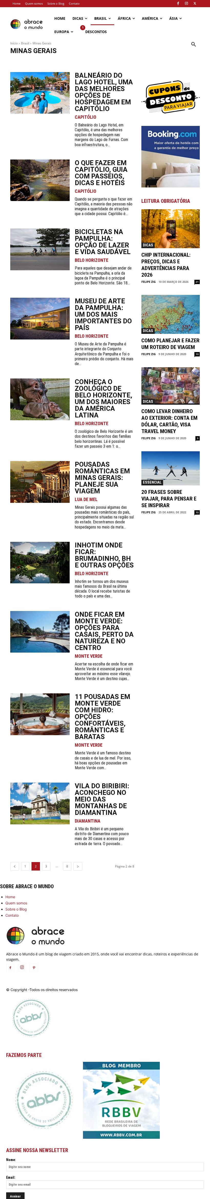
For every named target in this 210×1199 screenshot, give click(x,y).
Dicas (148, 245)
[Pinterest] (34, 968)
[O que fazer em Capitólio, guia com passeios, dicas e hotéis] (40, 180)
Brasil (25, 43)
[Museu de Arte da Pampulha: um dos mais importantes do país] (40, 318)
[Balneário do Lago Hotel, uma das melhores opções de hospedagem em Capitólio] (40, 93)
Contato (12, 915)
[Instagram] (186, 3)
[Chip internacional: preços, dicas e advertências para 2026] (170, 228)
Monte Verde (185, 62)
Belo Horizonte (22, 62)
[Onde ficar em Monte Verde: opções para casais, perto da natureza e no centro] (40, 632)
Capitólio (43, 62)
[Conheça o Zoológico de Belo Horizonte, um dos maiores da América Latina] (40, 399)
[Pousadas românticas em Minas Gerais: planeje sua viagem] (40, 482)
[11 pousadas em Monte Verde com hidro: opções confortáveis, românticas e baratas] (40, 714)
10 (197, 354)
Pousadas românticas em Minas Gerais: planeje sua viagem (102, 478)
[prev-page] (14, 866)
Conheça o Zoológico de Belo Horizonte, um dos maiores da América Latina (103, 398)
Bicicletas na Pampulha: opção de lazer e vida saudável (103, 242)
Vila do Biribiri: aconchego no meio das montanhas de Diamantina (102, 799)
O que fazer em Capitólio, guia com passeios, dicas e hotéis (101, 173)
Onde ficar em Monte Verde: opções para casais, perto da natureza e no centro (104, 631)
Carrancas (61, 62)
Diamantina (131, 62)
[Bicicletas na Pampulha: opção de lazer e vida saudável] (40, 249)
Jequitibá (150, 62)
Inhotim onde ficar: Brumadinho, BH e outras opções (104, 555)
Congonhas (110, 62)
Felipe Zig (148, 282)
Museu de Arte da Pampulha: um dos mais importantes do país (103, 314)
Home (10, 897)
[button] (193, 44)
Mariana (166, 62)
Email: (10, 1177)
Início (14, 43)
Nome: (11, 1160)
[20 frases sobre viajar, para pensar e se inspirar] (170, 468)
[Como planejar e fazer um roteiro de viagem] (170, 314)
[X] (194, 3)
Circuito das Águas (85, 62)
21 (197, 282)
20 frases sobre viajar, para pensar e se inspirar (168, 498)
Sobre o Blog (16, 909)
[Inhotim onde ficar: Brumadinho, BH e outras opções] (40, 563)
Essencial (152, 482)
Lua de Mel (86, 499)
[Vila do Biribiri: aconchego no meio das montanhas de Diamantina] (40, 803)
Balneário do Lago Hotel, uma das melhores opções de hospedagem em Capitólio (104, 92)
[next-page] (78, 866)
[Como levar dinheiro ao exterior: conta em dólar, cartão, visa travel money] (170, 386)
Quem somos (16, 903)
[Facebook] (178, 3)
